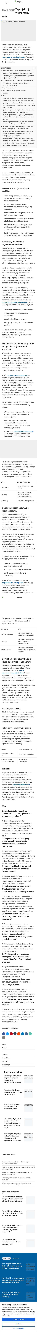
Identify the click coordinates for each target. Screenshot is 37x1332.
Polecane (6, 1258)
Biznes (4, 1044)
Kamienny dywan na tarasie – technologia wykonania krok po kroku (15, 1163)
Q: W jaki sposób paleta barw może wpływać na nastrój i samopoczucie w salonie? (18, 144)
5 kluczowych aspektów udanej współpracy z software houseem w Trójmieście (16, 1184)
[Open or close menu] (7, 3)
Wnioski (5, 93)
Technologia (6, 1065)
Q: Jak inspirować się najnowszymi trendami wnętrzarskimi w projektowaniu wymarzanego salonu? (18, 117)
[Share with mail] (30, 1033)
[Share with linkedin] (22, 1033)
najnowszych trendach (21, 785)
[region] (18, 1317)
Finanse (4, 1048)
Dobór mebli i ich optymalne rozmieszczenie (17, 81)
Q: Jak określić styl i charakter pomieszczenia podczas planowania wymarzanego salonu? (18, 99)
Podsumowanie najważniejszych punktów (16, 71)
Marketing (5, 1054)
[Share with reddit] (18, 1033)
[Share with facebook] (3, 1033)
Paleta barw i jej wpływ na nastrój (14, 90)
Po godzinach (6, 1058)
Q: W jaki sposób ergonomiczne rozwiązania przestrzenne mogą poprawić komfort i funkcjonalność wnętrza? (17, 133)
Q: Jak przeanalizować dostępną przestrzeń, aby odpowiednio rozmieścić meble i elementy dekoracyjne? (18, 105)
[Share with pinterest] (11, 1033)
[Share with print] (3, 1037)
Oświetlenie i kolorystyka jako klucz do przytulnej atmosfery (15, 84)
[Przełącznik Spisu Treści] (33, 68)
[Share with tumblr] (15, 1033)
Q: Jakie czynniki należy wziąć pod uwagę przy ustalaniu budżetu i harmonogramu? (18, 111)
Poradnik (8, 10)
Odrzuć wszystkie (18, 1328)
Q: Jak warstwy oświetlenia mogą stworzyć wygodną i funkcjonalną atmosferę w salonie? (18, 139)
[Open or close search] (30, 2)
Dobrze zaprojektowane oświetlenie (13, 671)
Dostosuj (18, 1324)
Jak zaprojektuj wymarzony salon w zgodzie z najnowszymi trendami (18, 77)
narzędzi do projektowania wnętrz (15, 302)
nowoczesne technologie (23, 431)
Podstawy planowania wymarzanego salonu (17, 73)
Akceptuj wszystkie (18, 1319)
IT (2, 1051)
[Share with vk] (26, 1033)
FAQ (3, 96)
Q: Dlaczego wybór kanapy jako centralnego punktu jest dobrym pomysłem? (18, 123)
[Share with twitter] (7, 1033)
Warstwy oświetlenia (9, 88)
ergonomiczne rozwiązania (12, 583)
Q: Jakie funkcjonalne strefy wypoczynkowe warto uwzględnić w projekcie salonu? (17, 128)
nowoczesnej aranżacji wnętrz (13, 57)
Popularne (15, 1258)
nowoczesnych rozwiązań (17, 375)
